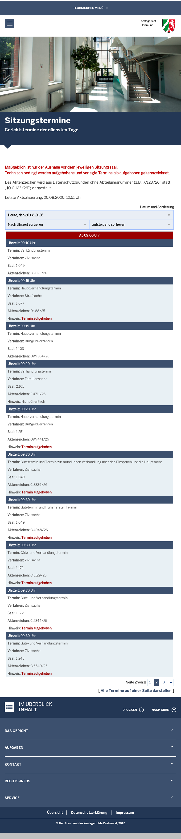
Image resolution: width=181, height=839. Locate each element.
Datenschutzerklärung (89, 812)
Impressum (125, 812)
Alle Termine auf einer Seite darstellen (136, 690)
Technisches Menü (88, 8)
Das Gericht (16, 731)
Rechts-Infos (17, 781)
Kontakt (13, 764)
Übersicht (55, 812)
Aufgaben (14, 748)
